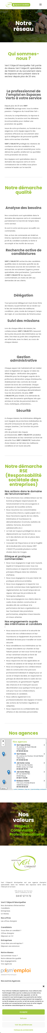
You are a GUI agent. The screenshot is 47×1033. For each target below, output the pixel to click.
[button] (43, 986)
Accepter (23, 1012)
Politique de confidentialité (23, 1030)
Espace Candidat (21, 5)
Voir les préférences (23, 1025)
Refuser (23, 1018)
